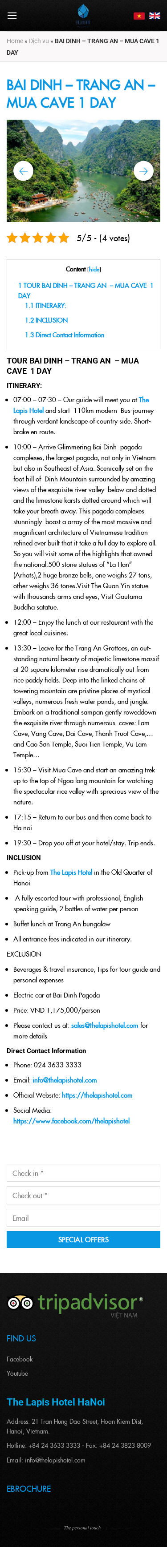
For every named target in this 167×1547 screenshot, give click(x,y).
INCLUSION (46, 319)
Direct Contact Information (64, 334)
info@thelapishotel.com (65, 1079)
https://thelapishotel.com (97, 1094)
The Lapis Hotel (71, 871)
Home (15, 40)
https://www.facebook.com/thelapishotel (71, 1120)
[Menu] (12, 15)
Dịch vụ (39, 40)
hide (94, 269)
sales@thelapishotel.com (104, 1025)
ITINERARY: (45, 305)
